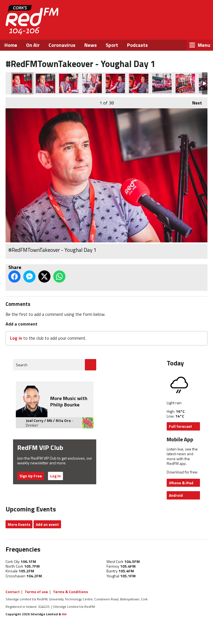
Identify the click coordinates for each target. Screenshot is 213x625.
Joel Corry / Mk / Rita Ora (48, 420)
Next (194, 102)
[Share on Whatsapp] (59, 276)
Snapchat (200, 27)
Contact (13, 592)
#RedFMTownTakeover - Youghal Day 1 (22, 83)
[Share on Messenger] (29, 276)
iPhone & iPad (181, 483)
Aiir (64, 614)
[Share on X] (44, 276)
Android (176, 495)
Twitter (171, 27)
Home (10, 45)
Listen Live (175, 13)
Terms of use (36, 592)
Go (90, 364)
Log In (55, 476)
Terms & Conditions (70, 592)
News (90, 45)
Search (21, 364)
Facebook (155, 27)
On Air (33, 45)
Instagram (186, 27)
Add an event (47, 524)
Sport (112, 45)
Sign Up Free (30, 476)
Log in (16, 338)
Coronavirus (62, 45)
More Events (19, 524)
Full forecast (180, 426)
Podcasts (137, 45)
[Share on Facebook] (14, 276)
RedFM (32, 20)
